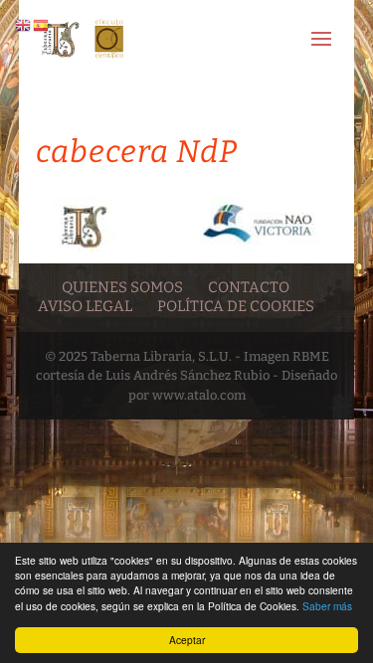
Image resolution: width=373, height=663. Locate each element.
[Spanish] (42, 24)
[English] (24, 24)
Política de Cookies (235, 306)
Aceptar (187, 639)
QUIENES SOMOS (122, 287)
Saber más (327, 605)
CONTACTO (248, 287)
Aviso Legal (85, 306)
